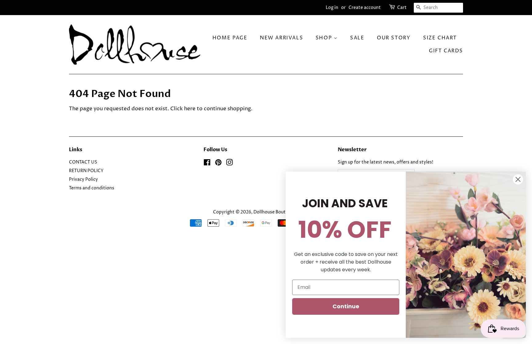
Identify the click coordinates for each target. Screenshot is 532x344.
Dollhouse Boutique (274, 212)
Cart (402, 7)
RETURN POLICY (86, 171)
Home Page (229, 37)
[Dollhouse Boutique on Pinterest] (218, 164)
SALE (357, 37)
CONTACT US (83, 162)
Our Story (393, 37)
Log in (332, 7)
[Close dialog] (518, 179)
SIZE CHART (440, 37)
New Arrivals (281, 37)
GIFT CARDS (446, 50)
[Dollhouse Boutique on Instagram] (229, 164)
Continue (345, 306)
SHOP (325, 37)
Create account (365, 7)
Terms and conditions (91, 188)
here (189, 108)
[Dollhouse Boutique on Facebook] (207, 164)
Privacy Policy (83, 179)
